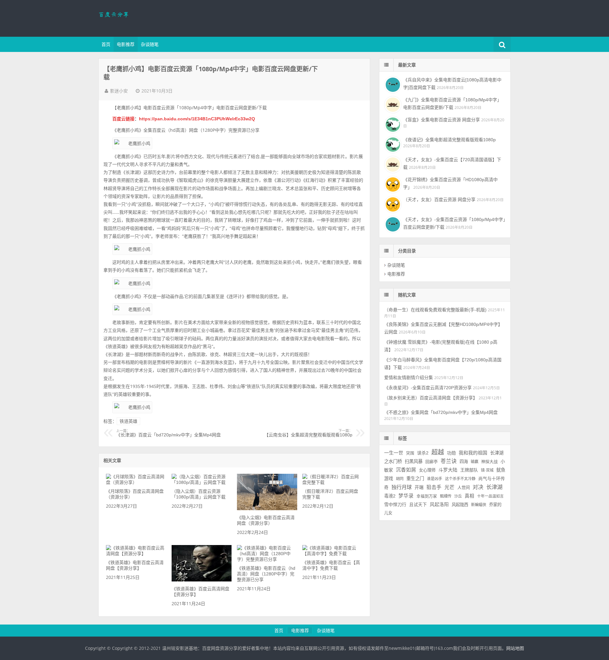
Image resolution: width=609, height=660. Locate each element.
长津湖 (494, 487)
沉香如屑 (406, 470)
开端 (419, 487)
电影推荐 (125, 44)
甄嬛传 (445, 496)
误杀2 (423, 453)
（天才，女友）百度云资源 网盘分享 (439, 199)
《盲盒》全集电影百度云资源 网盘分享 (441, 119)
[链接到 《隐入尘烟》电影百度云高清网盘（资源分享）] (267, 508)
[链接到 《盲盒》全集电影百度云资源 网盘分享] (392, 124)
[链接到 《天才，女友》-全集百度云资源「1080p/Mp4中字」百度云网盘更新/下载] (392, 224)
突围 (410, 453)
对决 (478, 487)
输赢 (474, 462)
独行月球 (401, 487)
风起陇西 (460, 504)
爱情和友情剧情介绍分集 (408, 377)
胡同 (399, 479)
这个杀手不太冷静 (460, 479)
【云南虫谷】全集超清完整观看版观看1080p (308, 433)
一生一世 (393, 452)
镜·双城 (487, 470)
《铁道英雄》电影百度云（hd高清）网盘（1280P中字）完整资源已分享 (266, 574)
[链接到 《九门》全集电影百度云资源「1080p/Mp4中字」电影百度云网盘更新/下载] (392, 104)
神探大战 (489, 461)
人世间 (463, 487)
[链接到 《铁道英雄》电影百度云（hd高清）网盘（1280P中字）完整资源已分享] (267, 559)
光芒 (449, 487)
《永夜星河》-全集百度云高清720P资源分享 (428, 387)
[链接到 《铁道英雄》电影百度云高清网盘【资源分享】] (136, 553)
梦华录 (406, 495)
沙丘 (458, 496)
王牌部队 (469, 470)
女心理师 (427, 470)
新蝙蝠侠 (478, 505)
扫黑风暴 (413, 461)
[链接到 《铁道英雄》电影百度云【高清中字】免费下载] (332, 553)
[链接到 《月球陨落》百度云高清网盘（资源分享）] (136, 482)
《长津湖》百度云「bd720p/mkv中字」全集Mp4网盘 (168, 433)
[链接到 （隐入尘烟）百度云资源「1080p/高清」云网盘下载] (202, 482)
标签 (402, 438)
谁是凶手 (434, 479)
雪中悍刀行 (395, 504)
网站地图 (515, 648)
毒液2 (390, 495)
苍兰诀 (449, 461)
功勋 (451, 452)
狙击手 (434, 487)
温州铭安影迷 (139, 17)
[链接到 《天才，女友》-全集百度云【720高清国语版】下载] (392, 164)
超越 (437, 452)
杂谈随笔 (150, 44)
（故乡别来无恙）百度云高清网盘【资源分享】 (430, 397)
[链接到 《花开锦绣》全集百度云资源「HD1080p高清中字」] (392, 184)
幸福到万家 (426, 496)
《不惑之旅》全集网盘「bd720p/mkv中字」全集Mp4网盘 (441, 412)
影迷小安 (119, 90)
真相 (469, 495)
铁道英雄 (128, 421)
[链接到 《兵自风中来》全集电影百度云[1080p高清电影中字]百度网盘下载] (392, 84)
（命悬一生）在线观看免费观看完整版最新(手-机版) (435, 309)
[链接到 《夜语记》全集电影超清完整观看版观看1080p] (392, 144)
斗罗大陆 (447, 470)
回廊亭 (431, 461)
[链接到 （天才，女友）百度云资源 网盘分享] (392, 204)
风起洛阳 (439, 504)
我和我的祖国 (473, 452)
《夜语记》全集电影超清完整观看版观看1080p (449, 139)
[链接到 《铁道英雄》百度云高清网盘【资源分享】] (202, 579)
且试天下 (418, 504)
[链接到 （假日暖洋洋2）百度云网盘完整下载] (332, 482)
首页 (106, 44)
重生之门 (415, 478)
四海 (464, 461)
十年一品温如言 (490, 496)
